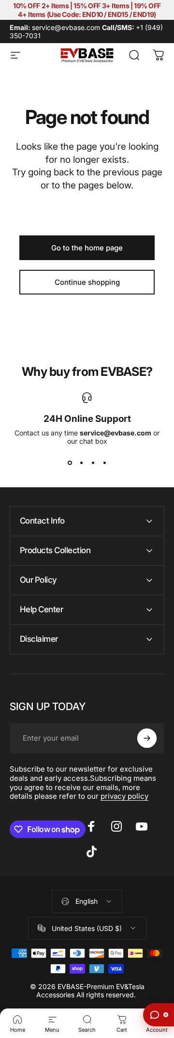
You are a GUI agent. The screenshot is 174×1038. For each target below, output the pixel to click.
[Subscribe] (147, 738)
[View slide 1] (69, 462)
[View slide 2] (81, 462)
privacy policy (124, 796)
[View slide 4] (104, 462)
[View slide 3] (93, 462)
